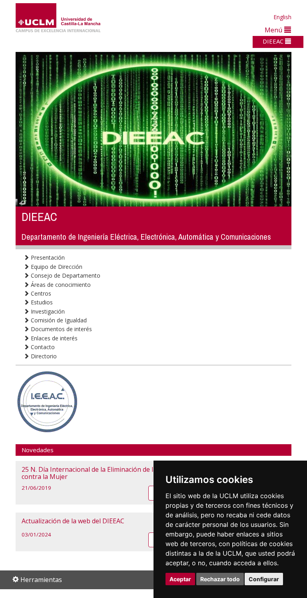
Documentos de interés (60, 329)
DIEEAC (274, 41)
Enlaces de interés (53, 338)
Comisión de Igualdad (58, 320)
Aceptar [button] (180, 579)
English (282, 17)
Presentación (47, 257)
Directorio (43, 356)
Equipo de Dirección (55, 266)
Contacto (42, 347)
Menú (274, 29)
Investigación (47, 311)
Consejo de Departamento (64, 275)
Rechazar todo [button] (220, 579)
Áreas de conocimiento (60, 284)
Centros (40, 293)
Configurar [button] (264, 579)
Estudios (41, 302)
